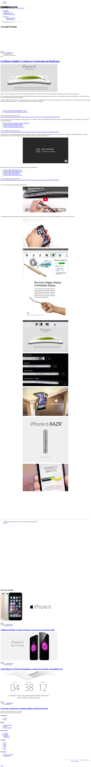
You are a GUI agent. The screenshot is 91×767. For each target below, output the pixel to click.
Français (13, 18)
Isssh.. (4, 744)
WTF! (4, 745)
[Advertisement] (43, 40)
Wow (4, 746)
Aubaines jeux (6, 737)
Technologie (6, 11)
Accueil (5, 1)
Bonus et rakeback (7, 727)
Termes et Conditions (8, 754)
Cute (4, 747)
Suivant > (5, 523)
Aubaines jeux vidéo (8, 13)
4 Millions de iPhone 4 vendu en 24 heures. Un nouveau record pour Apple (28, 630)
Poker (4, 3)
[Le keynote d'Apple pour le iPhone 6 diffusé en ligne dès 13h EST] (29, 699)
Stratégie (5, 726)
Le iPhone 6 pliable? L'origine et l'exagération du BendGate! (30, 61)
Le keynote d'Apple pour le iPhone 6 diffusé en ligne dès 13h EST (24, 708)
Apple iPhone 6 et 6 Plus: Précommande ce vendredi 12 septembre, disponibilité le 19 (32, 669)
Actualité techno (9, 52)
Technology (6, 735)
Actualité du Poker (7, 725)
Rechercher (6, 22)
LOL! (4, 742)
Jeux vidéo (5, 10)
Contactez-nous (6, 755)
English (13, 19)
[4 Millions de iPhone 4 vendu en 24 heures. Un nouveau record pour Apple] (29, 620)
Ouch (4, 749)
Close (2, 765)
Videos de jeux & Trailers (9, 14)
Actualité (5, 733)
